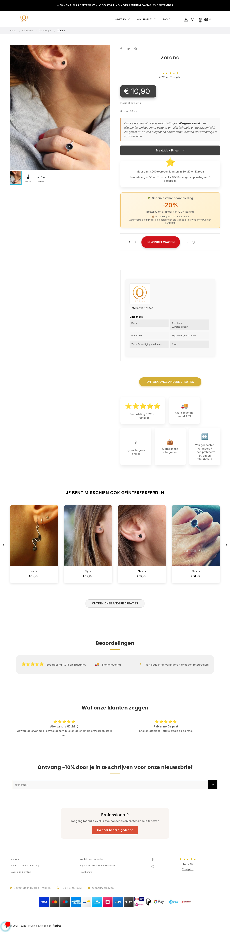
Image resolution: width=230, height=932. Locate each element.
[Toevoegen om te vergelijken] (193, 242)
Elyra (88, 571)
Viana (34, 571)
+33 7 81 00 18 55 (71, 887)
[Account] (186, 19)
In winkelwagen (161, 242)
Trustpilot (175, 77)
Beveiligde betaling (20, 871)
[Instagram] (152, 866)
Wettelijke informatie (91, 859)
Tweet (130, 49)
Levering (15, 859)
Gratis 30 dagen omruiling (24, 865)
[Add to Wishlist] (186, 242)
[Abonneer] (212, 784)
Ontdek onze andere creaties (170, 382)
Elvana (196, 571)
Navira (142, 571)
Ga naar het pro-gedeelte (115, 830)
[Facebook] (152, 859)
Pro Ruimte (86, 871)
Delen (123, 49)
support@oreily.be (103, 887)
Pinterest (137, 49)
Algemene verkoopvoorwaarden (98, 865)
